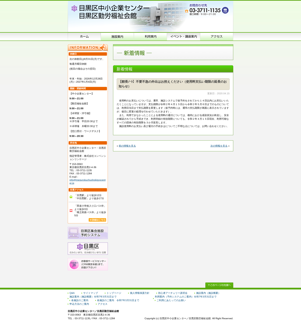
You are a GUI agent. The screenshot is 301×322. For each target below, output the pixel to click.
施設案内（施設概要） (117, 36)
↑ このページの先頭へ (219, 285)
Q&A (72, 293)
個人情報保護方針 (139, 293)
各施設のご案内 (79, 300)
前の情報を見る (127, 145)
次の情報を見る (218, 145)
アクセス (216, 36)
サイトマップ (90, 293)
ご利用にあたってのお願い (171, 300)
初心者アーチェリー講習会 (172, 293)
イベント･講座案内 (183, 36)
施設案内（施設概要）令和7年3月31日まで (93, 296)
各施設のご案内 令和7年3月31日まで (118, 300)
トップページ (114, 293)
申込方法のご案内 (150, 36)
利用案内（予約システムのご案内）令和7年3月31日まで (186, 296)
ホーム (84, 36)
